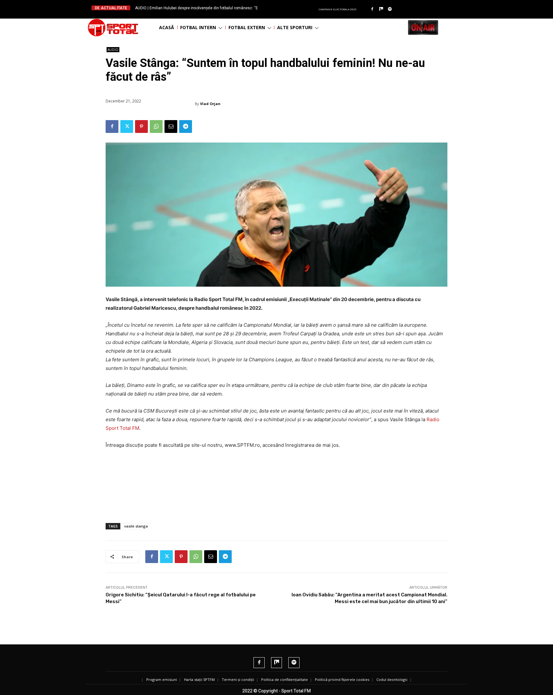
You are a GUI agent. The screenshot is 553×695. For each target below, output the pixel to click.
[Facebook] (372, 9)
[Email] (170, 126)
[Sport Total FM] (113, 28)
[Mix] (381, 9)
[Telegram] (185, 126)
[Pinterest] (141, 126)
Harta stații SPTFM (199, 679)
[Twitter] (126, 126)
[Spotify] (390, 9)
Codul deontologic (392, 679)
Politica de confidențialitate (284, 679)
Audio (113, 49)
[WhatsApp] (156, 126)
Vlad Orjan (210, 103)
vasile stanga (136, 526)
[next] (292, 8)
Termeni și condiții (238, 679)
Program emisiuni (161, 679)
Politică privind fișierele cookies (342, 679)
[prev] (282, 8)
